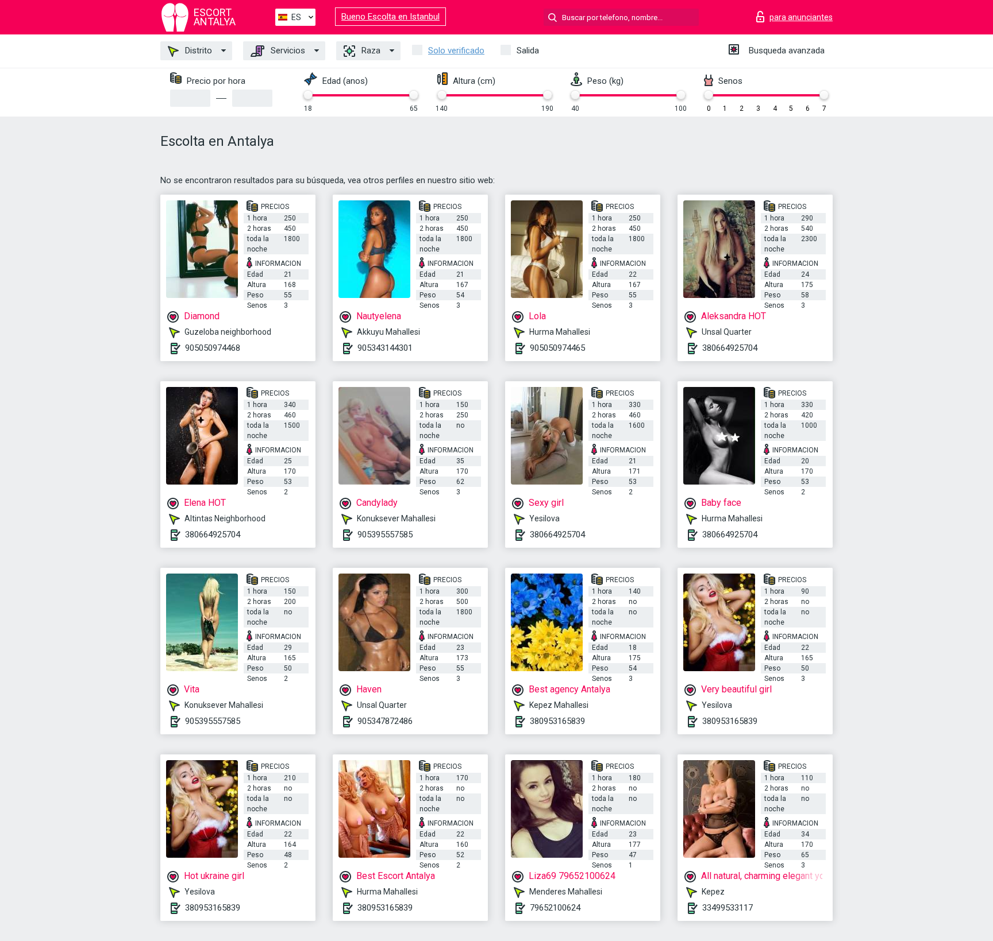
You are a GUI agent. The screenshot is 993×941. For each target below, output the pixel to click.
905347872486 (385, 721)
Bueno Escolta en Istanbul (390, 16)
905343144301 (385, 348)
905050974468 (212, 348)
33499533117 (727, 908)
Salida (528, 50)
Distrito (197, 50)
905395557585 (385, 534)
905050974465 (557, 348)
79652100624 (555, 908)
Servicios (286, 50)
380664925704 (729, 348)
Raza (369, 50)
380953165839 (557, 721)
